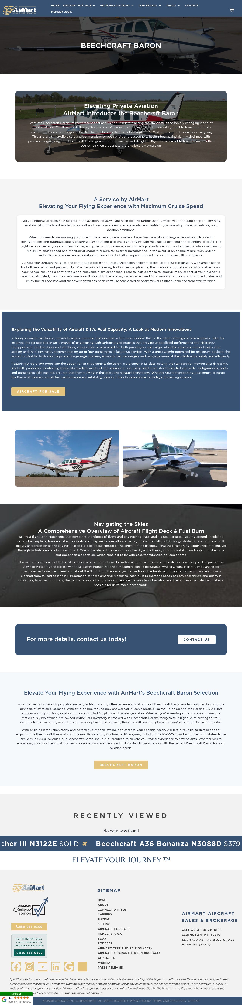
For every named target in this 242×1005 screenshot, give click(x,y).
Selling (104, 924)
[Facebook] (16, 966)
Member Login (61, 11)
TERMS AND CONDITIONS (170, 1001)
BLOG (102, 938)
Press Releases (111, 967)
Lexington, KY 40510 (201, 934)
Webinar (105, 962)
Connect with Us (112, 909)
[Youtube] (42, 966)
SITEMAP (193, 1001)
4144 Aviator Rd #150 (202, 930)
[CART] (232, 10)
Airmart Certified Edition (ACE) (125, 948)
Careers (105, 914)
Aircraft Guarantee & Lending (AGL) (129, 953)
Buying (103, 919)
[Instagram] (29, 966)
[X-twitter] (82, 966)
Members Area (110, 933)
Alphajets (106, 957)
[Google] (69, 966)
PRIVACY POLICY (141, 1001)
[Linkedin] (55, 966)
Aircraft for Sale (113, 929)
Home (102, 900)
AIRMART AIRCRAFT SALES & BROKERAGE (69, 1001)
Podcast (105, 943)
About (103, 904)
